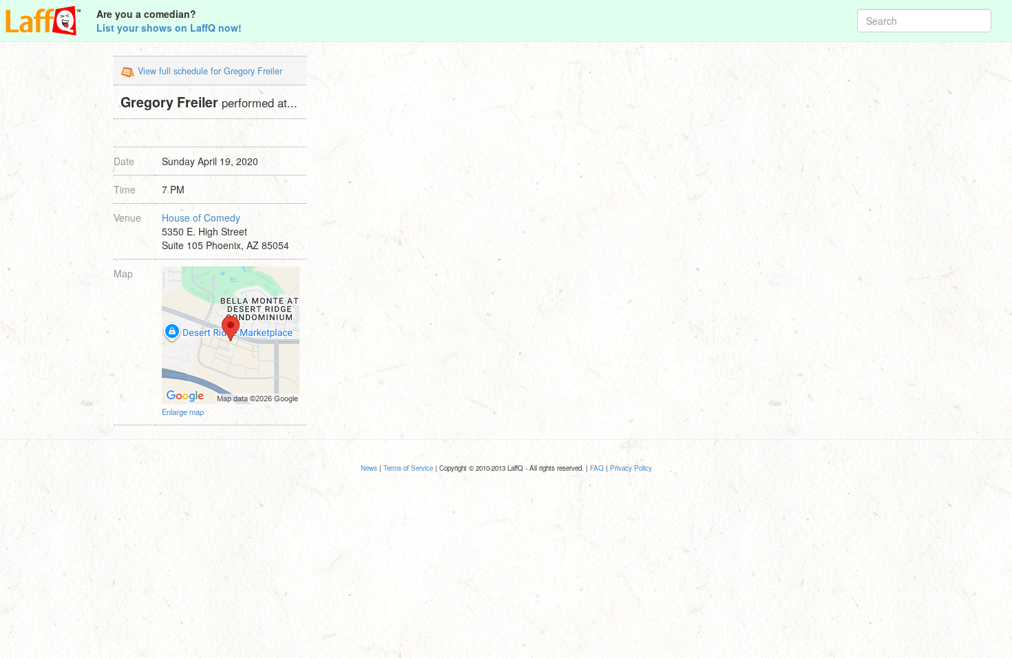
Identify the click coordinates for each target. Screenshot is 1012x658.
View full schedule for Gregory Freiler (210, 71)
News (369, 468)
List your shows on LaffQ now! (169, 27)
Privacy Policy (631, 468)
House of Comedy (201, 217)
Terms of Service (408, 468)
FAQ (597, 468)
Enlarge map (183, 411)
